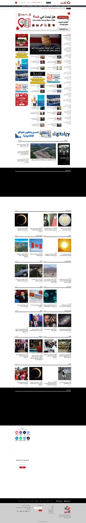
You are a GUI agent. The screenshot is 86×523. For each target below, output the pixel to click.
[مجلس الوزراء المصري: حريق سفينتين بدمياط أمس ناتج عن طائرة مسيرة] (50, 270)
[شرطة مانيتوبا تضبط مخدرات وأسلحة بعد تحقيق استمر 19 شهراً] (42, 91)
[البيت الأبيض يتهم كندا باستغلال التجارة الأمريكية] (59, 125)
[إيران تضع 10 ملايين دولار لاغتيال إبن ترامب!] (21, 296)
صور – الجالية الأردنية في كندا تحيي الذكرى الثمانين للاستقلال (22, 356)
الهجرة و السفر (39, 235)
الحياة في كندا (54, 66)
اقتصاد (69, 336)
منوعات (69, 364)
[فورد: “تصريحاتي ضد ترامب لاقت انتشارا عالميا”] (42, 57)
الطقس (69, 235)
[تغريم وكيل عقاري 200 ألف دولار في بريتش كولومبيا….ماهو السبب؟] (42, 68)
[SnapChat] (33, 2)
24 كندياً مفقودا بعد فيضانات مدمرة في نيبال (43, 160)
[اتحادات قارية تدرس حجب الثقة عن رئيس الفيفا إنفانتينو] (36, 320)
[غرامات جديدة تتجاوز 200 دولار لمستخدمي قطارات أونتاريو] (42, 125)
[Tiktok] (28, 439)
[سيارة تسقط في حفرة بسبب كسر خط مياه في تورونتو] (21, 270)
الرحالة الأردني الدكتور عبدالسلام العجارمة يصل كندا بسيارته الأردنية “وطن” (50, 383)
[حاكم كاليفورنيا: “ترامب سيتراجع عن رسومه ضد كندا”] (59, 113)
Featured (70, 42)
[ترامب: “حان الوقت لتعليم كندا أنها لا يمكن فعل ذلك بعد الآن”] (42, 62)
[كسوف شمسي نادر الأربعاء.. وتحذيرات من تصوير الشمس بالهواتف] (35, 373)
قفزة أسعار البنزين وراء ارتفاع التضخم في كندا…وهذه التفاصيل (50, 356)
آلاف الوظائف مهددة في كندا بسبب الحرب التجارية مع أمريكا (67, 95)
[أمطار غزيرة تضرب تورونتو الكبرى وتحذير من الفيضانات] (50, 245)
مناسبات (41, 336)
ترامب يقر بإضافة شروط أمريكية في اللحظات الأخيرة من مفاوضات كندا (35, 113)
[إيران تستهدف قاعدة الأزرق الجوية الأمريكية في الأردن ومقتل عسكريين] (64, 270)
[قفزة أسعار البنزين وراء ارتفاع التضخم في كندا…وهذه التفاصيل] (50, 345)
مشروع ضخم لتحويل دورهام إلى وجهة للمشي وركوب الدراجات (36, 230)
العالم (54, 117)
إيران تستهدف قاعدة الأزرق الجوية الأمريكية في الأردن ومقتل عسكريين (65, 281)
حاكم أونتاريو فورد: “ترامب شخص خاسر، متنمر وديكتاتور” (67, 62)
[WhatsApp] (21, 439)
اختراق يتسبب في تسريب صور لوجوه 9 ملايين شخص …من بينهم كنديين (51, 62)
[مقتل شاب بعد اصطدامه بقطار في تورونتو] (42, 86)
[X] (40, 2)
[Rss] (31, 2)
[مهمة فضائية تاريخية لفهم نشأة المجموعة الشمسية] (64, 320)
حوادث (41, 261)
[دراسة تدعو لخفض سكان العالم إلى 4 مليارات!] (21, 373)
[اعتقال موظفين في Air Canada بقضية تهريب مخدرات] (64, 150)
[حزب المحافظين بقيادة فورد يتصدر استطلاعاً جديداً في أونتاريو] (59, 86)
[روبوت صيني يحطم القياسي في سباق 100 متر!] (64, 373)
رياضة (41, 310)
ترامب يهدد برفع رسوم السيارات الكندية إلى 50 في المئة (67, 89)
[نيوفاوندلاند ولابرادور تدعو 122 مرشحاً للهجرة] (59, 91)
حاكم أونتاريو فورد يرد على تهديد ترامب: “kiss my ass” (67, 83)
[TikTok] (36, 2)
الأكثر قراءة (68, 34)
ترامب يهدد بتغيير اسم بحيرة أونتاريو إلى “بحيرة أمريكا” (67, 68)
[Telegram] (32, 2)
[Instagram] (37, 2)
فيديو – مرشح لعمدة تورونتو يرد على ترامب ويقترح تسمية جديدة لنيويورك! (35, 119)
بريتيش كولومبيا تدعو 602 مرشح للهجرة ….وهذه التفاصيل (22, 255)
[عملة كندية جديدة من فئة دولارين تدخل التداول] (59, 68)
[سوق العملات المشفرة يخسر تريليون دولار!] (50, 320)
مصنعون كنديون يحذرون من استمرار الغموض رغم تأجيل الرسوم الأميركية (65, 356)
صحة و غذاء (68, 286)
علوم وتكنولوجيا (67, 310)
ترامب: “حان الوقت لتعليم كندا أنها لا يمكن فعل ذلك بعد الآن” (55, 8)
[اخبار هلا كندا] (66, 3)
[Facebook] (41, 2)
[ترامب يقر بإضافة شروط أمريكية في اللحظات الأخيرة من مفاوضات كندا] (42, 113)
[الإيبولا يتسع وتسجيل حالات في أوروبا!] (59, 119)
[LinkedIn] (35, 2)
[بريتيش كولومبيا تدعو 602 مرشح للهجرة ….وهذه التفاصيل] (21, 245)
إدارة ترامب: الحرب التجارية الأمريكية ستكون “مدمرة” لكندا (67, 101)
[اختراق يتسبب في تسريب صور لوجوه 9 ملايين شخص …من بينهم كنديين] (59, 62)
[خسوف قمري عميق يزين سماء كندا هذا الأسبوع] (21, 220)
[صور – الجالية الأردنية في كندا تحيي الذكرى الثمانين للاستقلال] (21, 345)
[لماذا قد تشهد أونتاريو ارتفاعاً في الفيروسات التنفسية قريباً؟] (42, 108)
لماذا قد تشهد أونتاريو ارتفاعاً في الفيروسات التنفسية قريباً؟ (67, 38)
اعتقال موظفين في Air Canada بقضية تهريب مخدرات (64, 158)
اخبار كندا (67, 42)
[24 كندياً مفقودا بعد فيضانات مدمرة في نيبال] (59, 57)
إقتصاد (69, 353)
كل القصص (19, 140)
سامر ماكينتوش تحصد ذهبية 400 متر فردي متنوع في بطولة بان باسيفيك (21, 330)
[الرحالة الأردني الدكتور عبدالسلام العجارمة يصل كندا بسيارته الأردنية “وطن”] (50, 373)
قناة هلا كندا (33, 353)
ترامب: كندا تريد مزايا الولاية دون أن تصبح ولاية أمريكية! (67, 106)
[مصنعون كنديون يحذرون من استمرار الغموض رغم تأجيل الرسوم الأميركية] (64, 345)
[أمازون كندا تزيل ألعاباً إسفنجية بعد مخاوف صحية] (59, 108)
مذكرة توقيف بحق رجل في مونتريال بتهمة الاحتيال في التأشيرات (67, 112)
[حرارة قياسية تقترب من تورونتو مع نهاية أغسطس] (64, 245)
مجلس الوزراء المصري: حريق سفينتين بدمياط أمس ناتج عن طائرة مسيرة (50, 281)
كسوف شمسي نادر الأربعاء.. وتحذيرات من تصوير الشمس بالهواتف (36, 383)
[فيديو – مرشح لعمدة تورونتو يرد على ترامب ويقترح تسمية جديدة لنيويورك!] (42, 119)
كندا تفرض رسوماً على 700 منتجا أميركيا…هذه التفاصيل (67, 56)
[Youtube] (16, 433)
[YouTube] (39, 2)
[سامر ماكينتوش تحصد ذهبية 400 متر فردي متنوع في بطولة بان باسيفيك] (21, 320)
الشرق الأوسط (68, 261)
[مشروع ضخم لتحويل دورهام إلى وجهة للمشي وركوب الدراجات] (35, 220)
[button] (64, 163)
